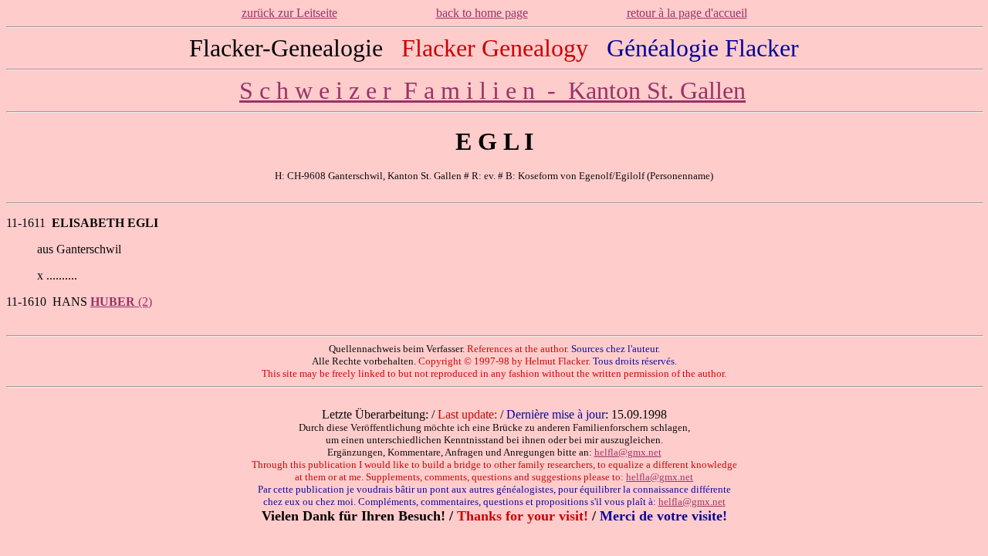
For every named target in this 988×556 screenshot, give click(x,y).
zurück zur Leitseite (289, 12)
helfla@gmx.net (627, 452)
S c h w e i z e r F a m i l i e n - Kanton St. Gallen (492, 90)
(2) (121, 301)
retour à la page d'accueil (687, 12)
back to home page (482, 12)
